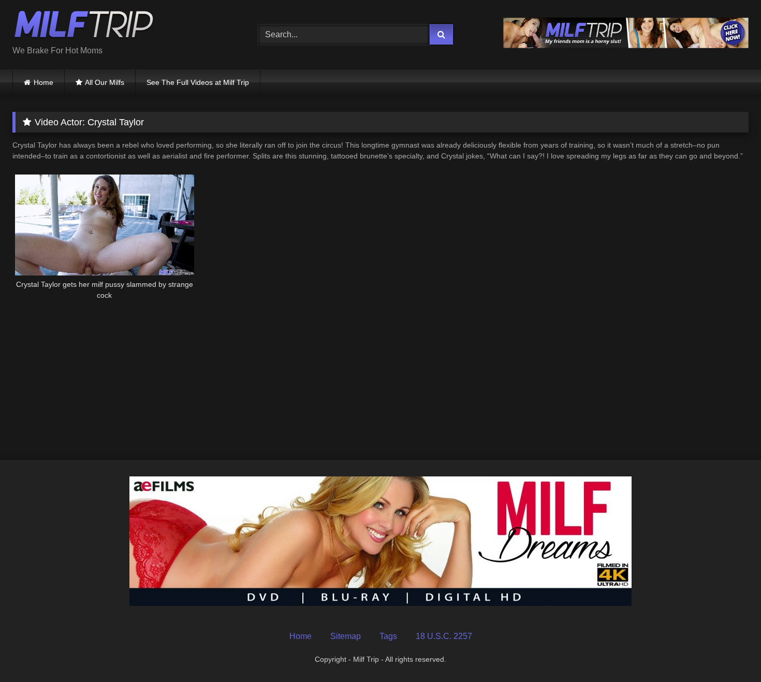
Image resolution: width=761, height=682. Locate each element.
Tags (388, 636)
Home (43, 82)
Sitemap (345, 636)
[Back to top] (729, 651)
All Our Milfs (104, 82)
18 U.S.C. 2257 (444, 636)
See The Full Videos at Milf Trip (198, 82)
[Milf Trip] (83, 26)
